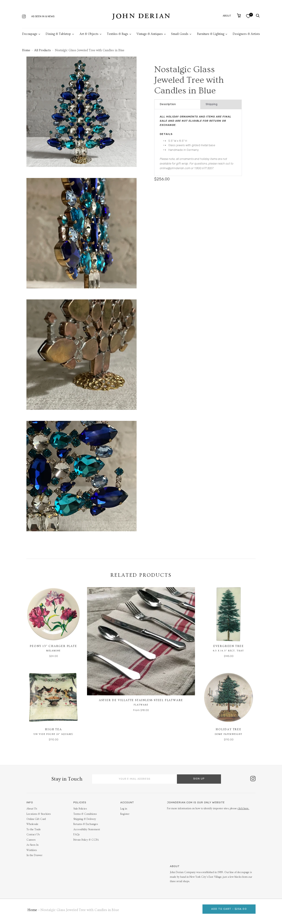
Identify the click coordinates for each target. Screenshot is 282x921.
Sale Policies (80, 808)
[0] (248, 16)
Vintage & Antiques (150, 34)
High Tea (53, 729)
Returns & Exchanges (85, 824)
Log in (123, 808)
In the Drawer (34, 855)
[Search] (258, 15)
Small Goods (179, 34)
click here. (243, 808)
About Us (31, 808)
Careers (30, 839)
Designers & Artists (246, 34)
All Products (42, 50)
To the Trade (33, 829)
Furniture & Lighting (210, 34)
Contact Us (33, 834)
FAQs (76, 834)
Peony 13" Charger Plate (53, 646)
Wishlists (31, 850)
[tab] (177, 104)
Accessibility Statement (86, 829)
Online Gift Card (36, 819)
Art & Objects (89, 34)
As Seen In (32, 844)
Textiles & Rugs (117, 34)
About (227, 15)
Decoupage (29, 34)
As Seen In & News (42, 16)
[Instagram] (24, 17)
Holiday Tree (228, 729)
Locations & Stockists (38, 814)
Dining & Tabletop (58, 34)
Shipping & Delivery (84, 819)
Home (26, 50)
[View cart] (239, 15)
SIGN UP (198, 778)
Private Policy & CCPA (86, 839)
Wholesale (32, 824)
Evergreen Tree (228, 646)
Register (124, 814)
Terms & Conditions (85, 814)
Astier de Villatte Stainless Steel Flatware (141, 700)
